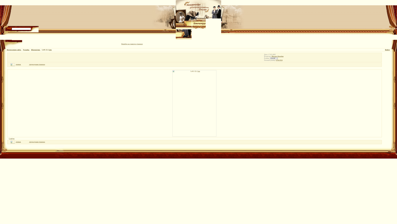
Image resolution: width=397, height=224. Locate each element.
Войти (387, 50)
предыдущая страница (37, 64)
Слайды (11, 138)
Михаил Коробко (278, 56)
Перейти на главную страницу (132, 44)
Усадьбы (26, 50)
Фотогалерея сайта (14, 50)
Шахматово (35, 50)
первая (18, 64)
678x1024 (279, 60)
